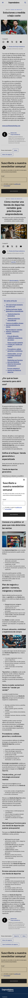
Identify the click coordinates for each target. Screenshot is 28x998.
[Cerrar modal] (24, 480)
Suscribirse (14, 514)
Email (5, 499)
